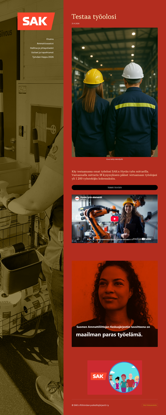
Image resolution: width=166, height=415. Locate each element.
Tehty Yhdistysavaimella (150, 405)
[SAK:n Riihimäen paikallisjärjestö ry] (36, 21)
